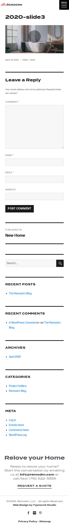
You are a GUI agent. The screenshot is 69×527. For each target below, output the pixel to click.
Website (10, 189)
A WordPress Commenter (24, 322)
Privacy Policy (27, 521)
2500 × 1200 (28, 60)
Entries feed (16, 425)
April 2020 (15, 357)
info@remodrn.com (37, 474)
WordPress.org (18, 435)
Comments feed (19, 430)
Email (9, 172)
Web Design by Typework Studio (34, 505)
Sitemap (45, 521)
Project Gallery (18, 386)
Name (9, 155)
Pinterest (40, 513)
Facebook (28, 513)
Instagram (34, 513)
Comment (12, 101)
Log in (12, 420)
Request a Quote (35, 486)
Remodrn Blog (17, 391)
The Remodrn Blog (20, 293)
